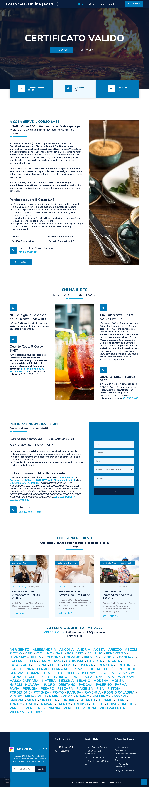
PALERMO (104, 684)
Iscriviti (41, 769)
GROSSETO (53, 673)
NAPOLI (16, 684)
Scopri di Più (20, 262)
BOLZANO (72, 657)
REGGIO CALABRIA (119, 692)
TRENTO (63, 704)
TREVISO (81, 704)
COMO (69, 665)
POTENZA (41, 692)
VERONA (89, 708)
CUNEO (15, 669)
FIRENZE (77, 669)
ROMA (68, 696)
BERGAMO (18, 657)
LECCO (43, 677)
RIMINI (54, 696)
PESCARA (65, 688)
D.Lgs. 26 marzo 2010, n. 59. (97, 762)
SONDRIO (68, 700)
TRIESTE (98, 704)
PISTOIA (113, 688)
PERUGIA (30, 688)
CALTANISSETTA (23, 661)
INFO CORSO (62, 48)
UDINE (112, 704)
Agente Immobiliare (126, 770)
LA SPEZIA (125, 673)
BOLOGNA (52, 657)
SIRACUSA (48, 700)
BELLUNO (95, 653)
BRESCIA (91, 657)
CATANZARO (20, 665)
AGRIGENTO (19, 649)
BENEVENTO (116, 653)
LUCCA (87, 677)
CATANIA (112, 661)
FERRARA (59, 669)
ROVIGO (82, 696)
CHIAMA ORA (87, 48)
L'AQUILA (106, 673)
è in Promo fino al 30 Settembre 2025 (27, 370)
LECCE (30, 677)
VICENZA (17, 712)
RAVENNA (93, 692)
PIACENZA (84, 688)
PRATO (58, 692)
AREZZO (115, 649)
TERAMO (105, 700)
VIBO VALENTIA (112, 708)
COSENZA (85, 665)
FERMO (43, 669)
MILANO (83, 681)
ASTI (29, 653)
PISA (100, 688)
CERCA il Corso (54, 632)
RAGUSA (74, 692)
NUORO (49, 684)
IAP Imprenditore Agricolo (124, 758)
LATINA (16, 677)
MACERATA (105, 677)
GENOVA (17, 673)
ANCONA (66, 649)
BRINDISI (108, 657)
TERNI (120, 700)
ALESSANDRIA (44, 649)
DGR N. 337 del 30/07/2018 (93, 752)
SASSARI (119, 696)
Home (81, 4)
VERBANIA (51, 708)
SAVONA (17, 700)
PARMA (121, 684)
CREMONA (105, 665)
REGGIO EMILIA (22, 696)
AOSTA (99, 649)
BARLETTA (75, 653)
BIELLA (35, 657)
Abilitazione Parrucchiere (23, 563)
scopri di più (64, 613)
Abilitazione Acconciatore (121, 748)
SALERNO (100, 696)
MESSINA (66, 681)
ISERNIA (88, 673)
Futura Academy (19, 587)
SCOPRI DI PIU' (109, 616)
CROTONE (124, 665)
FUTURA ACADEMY (66, 747)
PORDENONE (20, 692)
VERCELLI (71, 708)
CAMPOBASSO (51, 661)
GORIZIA (34, 673)
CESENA (40, 665)
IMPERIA (72, 673)
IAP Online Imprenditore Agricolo (117, 563)
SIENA (32, 700)
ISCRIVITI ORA (134, 4)
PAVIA (14, 688)
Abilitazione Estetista (67, 563)
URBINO (127, 704)
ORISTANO (66, 684)
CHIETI (55, 665)
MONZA (118, 681)
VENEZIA (33, 708)
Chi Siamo (91, 4)
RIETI (42, 696)
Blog (101, 4)
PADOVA (86, 684)
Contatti (110, 4)
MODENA (101, 681)
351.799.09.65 (28, 252)
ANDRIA (83, 649)
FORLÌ (108, 669)
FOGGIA (94, 669)
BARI (59, 653)
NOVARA (32, 684)
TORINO (16, 704)
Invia (114, 491)
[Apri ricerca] (119, 4)
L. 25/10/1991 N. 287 (96, 757)
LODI (74, 677)
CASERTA (94, 661)
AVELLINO (44, 653)
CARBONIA (75, 661)
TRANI (31, 704)
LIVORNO (59, 677)
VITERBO (34, 712)
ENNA (29, 669)
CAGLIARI (126, 657)
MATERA (49, 681)
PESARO (47, 688)
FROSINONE (126, 669)
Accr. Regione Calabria (97, 747)
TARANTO (87, 700)
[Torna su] (144, 782)
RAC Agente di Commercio (122, 765)
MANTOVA (125, 677)
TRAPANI (46, 704)
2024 (119, 782)
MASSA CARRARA (24, 681)
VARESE (16, 708)
